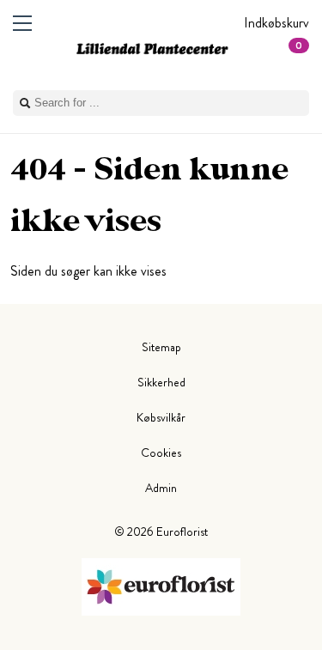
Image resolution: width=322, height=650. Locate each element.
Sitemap (161, 346)
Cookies (161, 452)
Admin (161, 487)
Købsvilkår (161, 417)
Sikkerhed (161, 382)
